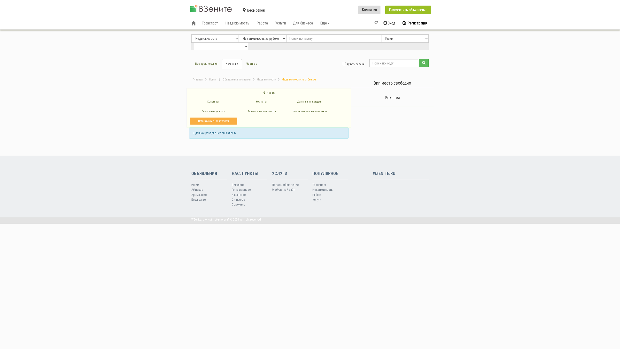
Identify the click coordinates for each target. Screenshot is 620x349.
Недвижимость (266, 79)
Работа (316, 195)
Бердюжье (198, 199)
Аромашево (199, 195)
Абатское (197, 189)
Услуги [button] (280, 23)
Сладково (238, 199)
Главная (198, 79)
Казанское (239, 195)
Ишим (212, 79)
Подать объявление (285, 185)
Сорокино (238, 204)
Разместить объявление (408, 10)
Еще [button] (323, 23)
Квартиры (213, 101)
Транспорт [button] (210, 23)
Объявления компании (237, 79)
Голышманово (241, 189)
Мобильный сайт (283, 189)
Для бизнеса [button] (303, 23)
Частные (251, 63)
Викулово (238, 185)
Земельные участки (213, 111)
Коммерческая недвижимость (310, 111)
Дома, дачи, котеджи (309, 101)
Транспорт (319, 185)
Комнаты (261, 101)
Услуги (316, 199)
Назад (270, 93)
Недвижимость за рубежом (213, 121)
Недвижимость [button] (237, 23)
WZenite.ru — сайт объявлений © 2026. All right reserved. (226, 219)
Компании (369, 10)
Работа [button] (262, 23)
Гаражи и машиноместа (262, 111)
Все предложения (206, 63)
